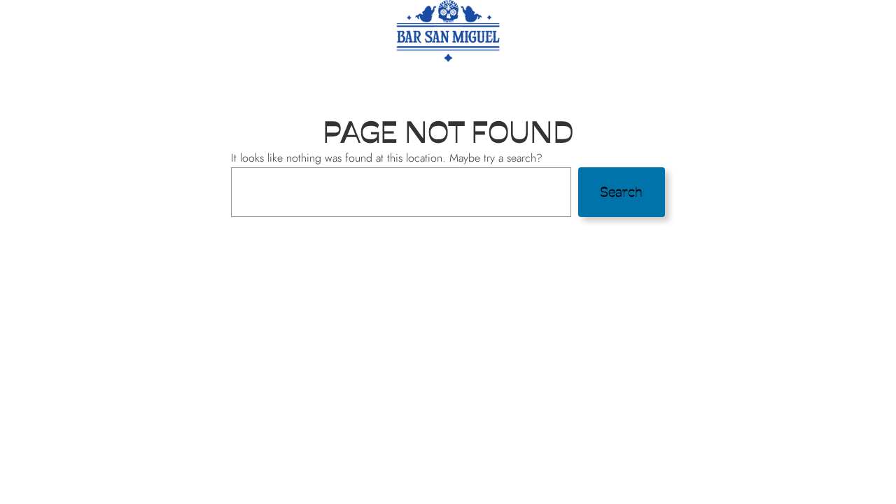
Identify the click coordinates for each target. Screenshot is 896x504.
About (528, 81)
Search (621, 191)
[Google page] (689, 80)
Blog (582, 81)
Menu (200, 81)
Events (466, 81)
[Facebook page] (645, 80)
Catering (395, 81)
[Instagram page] (667, 80)
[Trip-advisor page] (712, 80)
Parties (322, 81)
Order (258, 81)
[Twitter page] (622, 80)
